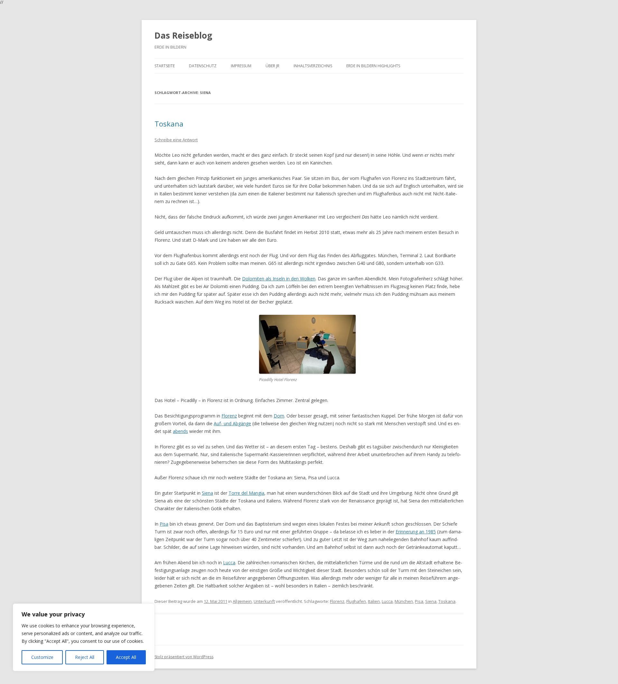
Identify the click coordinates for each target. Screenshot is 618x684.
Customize (42, 657)
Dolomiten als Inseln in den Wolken (278, 279)
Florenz (229, 416)
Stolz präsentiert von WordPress (183, 657)
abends (180, 431)
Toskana (168, 123)
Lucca (229, 562)
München (404, 601)
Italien (374, 601)
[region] (83, 637)
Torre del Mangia (246, 493)
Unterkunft (264, 601)
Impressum (241, 66)
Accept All (126, 657)
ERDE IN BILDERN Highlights (373, 66)
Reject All (84, 657)
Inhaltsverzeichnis (313, 66)
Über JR (272, 66)
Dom (279, 416)
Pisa (164, 524)
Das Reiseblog (183, 35)
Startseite (164, 66)
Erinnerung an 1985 (416, 532)
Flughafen (356, 601)
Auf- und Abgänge (232, 423)
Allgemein (242, 601)
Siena (207, 493)
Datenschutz (203, 66)
